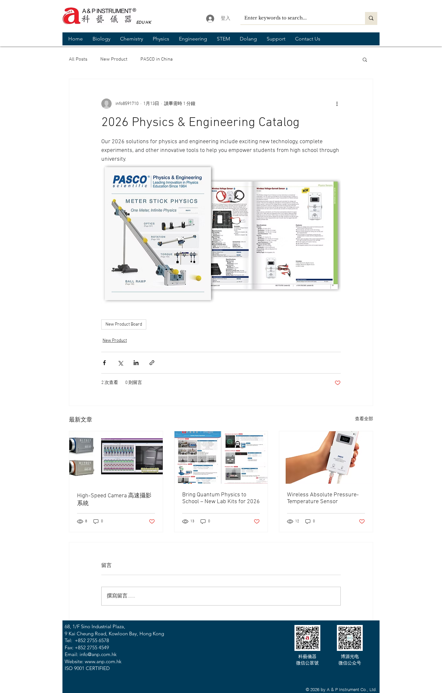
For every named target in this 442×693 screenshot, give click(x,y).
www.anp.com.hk (103, 661)
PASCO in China (156, 59)
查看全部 (364, 419)
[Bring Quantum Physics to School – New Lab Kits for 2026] (221, 457)
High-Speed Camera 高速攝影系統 (114, 499)
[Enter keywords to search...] (371, 18)
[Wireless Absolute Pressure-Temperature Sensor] (326, 457)
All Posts (78, 59)
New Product (113, 59)
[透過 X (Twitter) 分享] (120, 363)
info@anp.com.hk (98, 654)
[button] (101, 39)
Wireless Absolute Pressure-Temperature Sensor (323, 498)
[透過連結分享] (152, 363)
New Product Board (123, 324)
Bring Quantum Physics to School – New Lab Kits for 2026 (221, 498)
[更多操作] (337, 104)
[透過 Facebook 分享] (104, 363)
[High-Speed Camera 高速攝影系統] (116, 457)
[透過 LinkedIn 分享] (136, 363)
